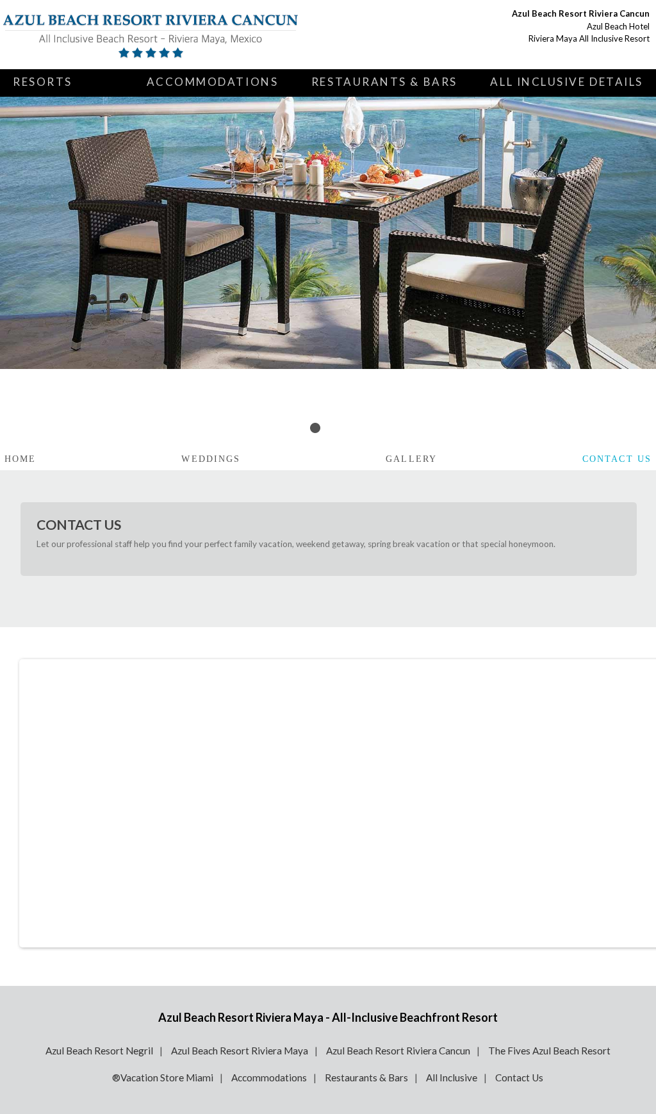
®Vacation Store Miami (162, 1077)
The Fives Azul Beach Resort (549, 1050)
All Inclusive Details (566, 81)
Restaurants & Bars (384, 81)
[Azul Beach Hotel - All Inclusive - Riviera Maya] (150, 34)
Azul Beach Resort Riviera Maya (239, 1050)
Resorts (42, 81)
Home (20, 459)
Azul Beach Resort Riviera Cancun (398, 1050)
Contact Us (617, 459)
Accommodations (213, 81)
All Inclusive (451, 1077)
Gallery (411, 459)
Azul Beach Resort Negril (99, 1050)
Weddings (210, 459)
